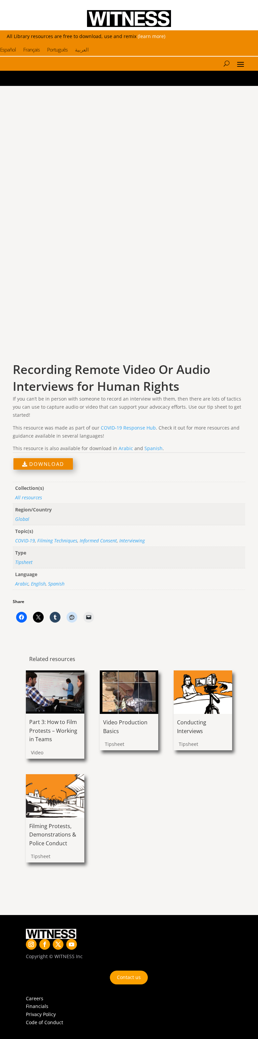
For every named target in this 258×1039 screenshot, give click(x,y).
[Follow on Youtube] (71, 944)
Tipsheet (24, 562)
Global (22, 519)
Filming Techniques (57, 540)
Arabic (126, 448)
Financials (37, 1006)
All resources (28, 497)
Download (45, 464)
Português (57, 50)
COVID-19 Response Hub (128, 427)
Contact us (129, 977)
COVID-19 (25, 540)
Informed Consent (98, 540)
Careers (34, 998)
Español (8, 50)
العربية (82, 50)
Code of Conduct (44, 1022)
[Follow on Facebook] (44, 944)
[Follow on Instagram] (31, 944)
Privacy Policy (41, 1014)
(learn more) (151, 36)
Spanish (153, 448)
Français (31, 50)
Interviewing (132, 540)
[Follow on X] (58, 944)
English (38, 583)
